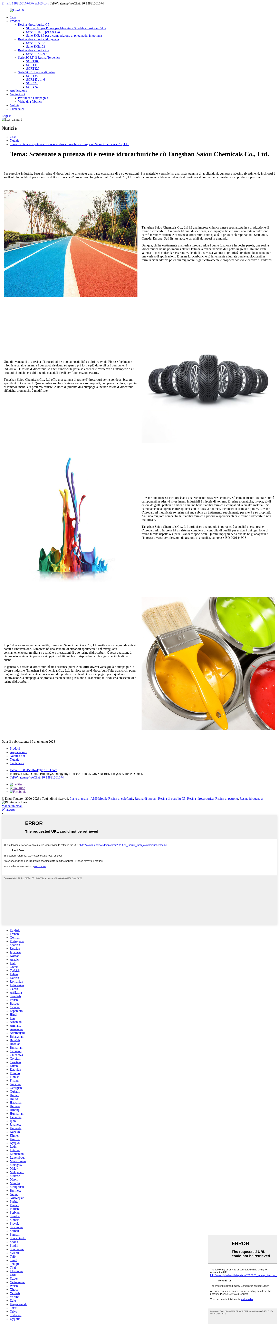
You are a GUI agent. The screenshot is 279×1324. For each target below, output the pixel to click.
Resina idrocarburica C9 (33, 50)
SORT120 (32, 68)
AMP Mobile (98, 798)
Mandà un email (12, 806)
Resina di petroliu (226, 798)
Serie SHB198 (35, 46)
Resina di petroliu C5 (171, 798)
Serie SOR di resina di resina (36, 72)
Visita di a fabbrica (30, 101)
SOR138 (32, 76)
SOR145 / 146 (35, 79)
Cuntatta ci (17, 109)
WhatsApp (9, 809)
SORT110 (32, 65)
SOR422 (32, 83)
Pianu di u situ (79, 798)
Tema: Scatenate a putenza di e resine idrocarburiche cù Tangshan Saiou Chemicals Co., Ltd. (69, 144)
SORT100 (32, 61)
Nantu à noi (17, 94)
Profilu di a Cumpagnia (33, 98)
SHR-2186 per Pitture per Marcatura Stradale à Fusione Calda (66, 28)
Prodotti (15, 21)
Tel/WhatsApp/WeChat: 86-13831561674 (37, 777)
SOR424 (32, 87)
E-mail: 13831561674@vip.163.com (25, 3)
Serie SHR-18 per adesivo (43, 32)
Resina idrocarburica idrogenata (38, 39)
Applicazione (18, 90)
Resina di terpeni (145, 798)
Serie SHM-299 (36, 54)
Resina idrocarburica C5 (33, 24)
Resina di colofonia (120, 798)
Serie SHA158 (35, 43)
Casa (13, 17)
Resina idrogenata (251, 798)
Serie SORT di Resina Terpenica (39, 57)
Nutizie (14, 105)
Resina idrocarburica (200, 798)
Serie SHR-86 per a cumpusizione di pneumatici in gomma (64, 35)
